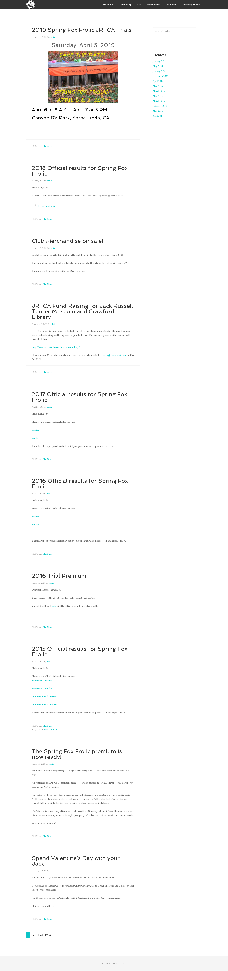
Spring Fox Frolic (51, 729)
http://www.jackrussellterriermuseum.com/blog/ (56, 347)
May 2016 (158, 86)
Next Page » (45, 935)
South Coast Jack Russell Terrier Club (49, 4)
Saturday (36, 429)
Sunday (35, 438)
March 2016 (159, 91)
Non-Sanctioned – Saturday (45, 696)
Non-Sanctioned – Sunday (44, 704)
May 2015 (158, 96)
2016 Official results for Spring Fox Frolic (80, 484)
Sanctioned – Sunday (42, 688)
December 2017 (160, 76)
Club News (47, 146)
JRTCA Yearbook (46, 205)
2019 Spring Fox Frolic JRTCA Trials (82, 30)
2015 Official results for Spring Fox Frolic (79, 651)
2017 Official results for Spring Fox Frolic (79, 397)
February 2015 (160, 105)
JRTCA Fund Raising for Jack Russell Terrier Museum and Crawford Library (82, 311)
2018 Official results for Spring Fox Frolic (80, 171)
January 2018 (159, 71)
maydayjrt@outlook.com (114, 355)
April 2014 (158, 115)
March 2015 (159, 100)
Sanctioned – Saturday (43, 680)
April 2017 (158, 81)
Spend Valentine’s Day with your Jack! (76, 861)
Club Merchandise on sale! (67, 241)
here (54, 605)
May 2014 (158, 110)
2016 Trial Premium (59, 575)
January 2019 (159, 61)
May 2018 (158, 66)
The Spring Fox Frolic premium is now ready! (77, 754)
